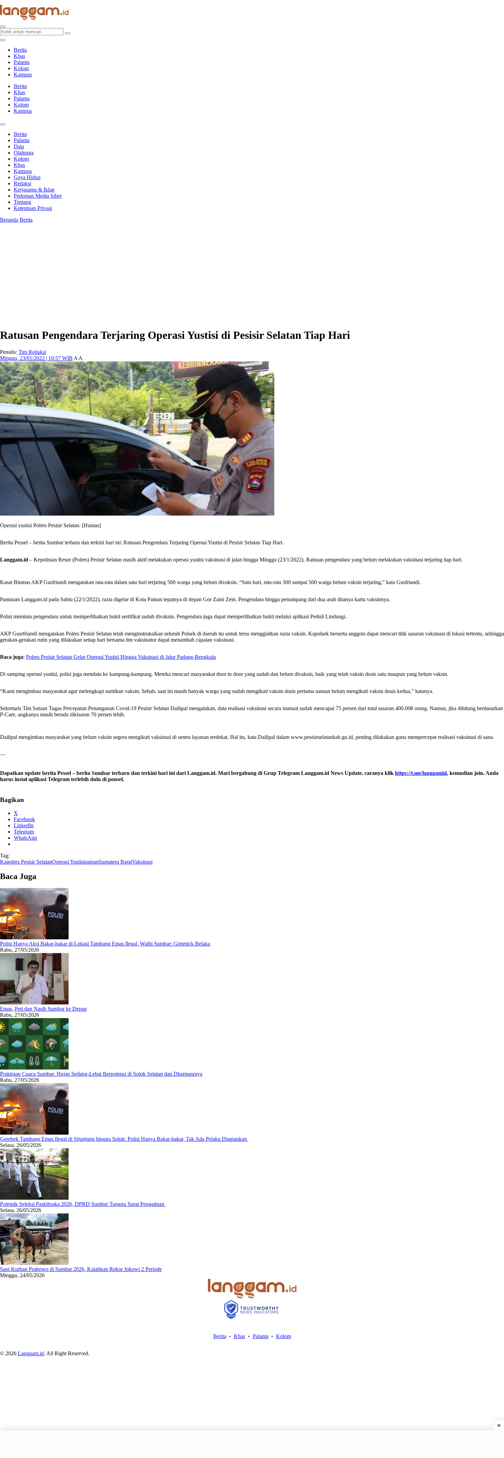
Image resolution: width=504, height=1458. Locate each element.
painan (91, 862)
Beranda (9, 220)
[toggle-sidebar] (2, 40)
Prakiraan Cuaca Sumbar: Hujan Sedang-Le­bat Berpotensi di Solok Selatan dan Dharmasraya (101, 1074)
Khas (19, 56)
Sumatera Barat (115, 862)
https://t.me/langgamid (421, 773)
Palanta (21, 62)
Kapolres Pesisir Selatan (26, 862)
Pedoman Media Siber (38, 196)
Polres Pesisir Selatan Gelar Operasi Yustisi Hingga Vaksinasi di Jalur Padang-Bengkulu (121, 657)
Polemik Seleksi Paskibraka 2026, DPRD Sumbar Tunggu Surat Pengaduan (83, 1204)
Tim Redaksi (32, 352)
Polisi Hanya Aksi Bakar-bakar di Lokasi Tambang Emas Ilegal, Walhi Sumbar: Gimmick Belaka (105, 944)
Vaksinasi (142, 862)
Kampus (23, 74)
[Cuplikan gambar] (34, 937)
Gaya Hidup (27, 177)
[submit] (67, 33)
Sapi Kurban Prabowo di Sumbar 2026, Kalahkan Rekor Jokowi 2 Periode (81, 1269)
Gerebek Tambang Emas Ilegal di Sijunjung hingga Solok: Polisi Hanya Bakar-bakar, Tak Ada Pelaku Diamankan (124, 1139)
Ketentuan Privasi (33, 208)
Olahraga (24, 153)
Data (19, 146)
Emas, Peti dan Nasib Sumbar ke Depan (43, 1009)
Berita (20, 50)
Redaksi (22, 183)
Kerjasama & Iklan (34, 190)
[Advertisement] (252, 1444)
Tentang (22, 202)
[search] (2, 27)
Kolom (21, 68)
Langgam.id (31, 1353)
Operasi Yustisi (68, 862)
